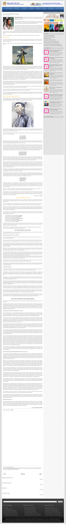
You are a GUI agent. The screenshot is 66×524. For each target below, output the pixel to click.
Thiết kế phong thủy (25, 521)
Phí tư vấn (31, 9)
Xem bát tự (44, 9)
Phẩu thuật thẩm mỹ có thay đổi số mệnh (51, 42)
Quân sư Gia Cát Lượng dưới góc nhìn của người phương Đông (22, 298)
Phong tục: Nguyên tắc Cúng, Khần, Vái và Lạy (32, 515)
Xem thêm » (41, 479)
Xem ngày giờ (38, 9)
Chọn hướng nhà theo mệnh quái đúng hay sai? (53, 512)
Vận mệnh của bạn (47, 38)
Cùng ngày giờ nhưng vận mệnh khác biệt (11, 515)
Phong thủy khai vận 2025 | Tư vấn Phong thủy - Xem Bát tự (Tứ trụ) (26, 518)
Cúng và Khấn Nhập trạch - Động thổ (30, 512)
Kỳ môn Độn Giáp (8, 468)
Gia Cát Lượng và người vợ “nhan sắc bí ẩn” (23, 230)
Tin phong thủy (9, 469)
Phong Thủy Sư (32, 468)
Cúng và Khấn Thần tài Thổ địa (29, 510)
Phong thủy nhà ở (32, 521)
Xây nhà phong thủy (17, 521)
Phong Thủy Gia (26, 468)
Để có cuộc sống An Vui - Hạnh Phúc (10, 511)
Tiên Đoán (5, 469)
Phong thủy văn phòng (40, 521)
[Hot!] (12, 409)
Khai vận (7, 518)
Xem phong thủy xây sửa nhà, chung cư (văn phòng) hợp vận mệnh (56, 102)
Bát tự (45, 521)
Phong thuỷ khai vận (18, 17)
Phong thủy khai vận (59, 9)
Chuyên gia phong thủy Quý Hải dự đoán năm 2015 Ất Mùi (55, 109)
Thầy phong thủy (38, 468)
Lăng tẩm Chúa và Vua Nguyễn (29, 507)
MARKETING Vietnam (41, 520)
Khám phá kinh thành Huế (49, 507)
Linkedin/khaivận (24, 520)
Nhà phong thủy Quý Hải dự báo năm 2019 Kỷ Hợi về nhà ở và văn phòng (56, 95)
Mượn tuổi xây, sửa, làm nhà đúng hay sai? (52, 511)
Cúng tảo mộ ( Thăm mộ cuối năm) (30, 511)
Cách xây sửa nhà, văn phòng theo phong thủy (52, 44)
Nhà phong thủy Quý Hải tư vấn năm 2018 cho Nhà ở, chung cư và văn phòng (56, 65)
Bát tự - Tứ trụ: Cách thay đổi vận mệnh (51, 41)
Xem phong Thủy (60, 521)
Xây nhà (46, 520)
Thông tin (23, 9)
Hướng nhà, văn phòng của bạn (49, 39)
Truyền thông (16, 9)
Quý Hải (40, 518)
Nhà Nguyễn (6, 507)
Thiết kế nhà (51, 520)
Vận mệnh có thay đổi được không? (10, 510)
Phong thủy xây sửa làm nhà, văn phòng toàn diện (53, 45)
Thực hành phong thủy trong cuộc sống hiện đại (53, 515)
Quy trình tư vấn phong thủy (49, 35)
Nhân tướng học (20, 468)
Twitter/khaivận (17, 520)
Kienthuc (41, 195)
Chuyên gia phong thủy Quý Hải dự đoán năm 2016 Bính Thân (55, 51)
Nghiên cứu (14, 468)
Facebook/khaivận (11, 520)
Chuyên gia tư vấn (9, 9)
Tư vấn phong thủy (53, 521)
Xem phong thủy (51, 9)
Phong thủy (5, 521)
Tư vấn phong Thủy (57, 520)
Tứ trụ (48, 521)
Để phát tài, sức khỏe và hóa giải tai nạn (11, 512)
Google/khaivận (30, 520)
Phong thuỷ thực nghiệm (38, 407)
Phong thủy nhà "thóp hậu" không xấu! (51, 510)
